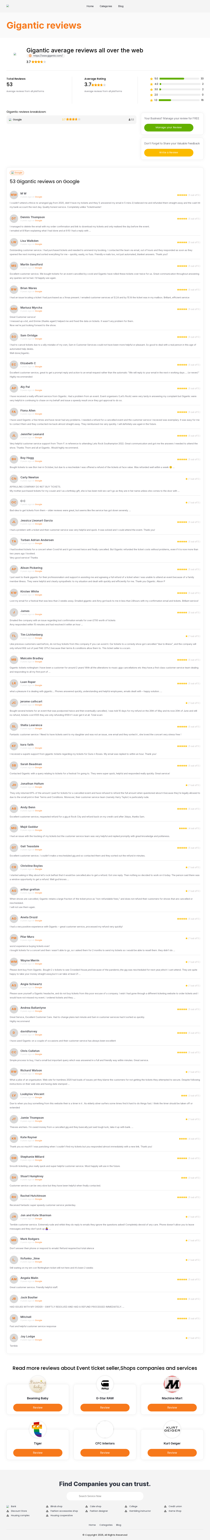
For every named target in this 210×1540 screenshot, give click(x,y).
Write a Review (168, 152)
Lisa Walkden (29, 240)
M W (23, 193)
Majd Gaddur (29, 826)
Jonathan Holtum (32, 783)
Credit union (175, 1506)
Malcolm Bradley (31, 658)
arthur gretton (30, 889)
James (25, 611)
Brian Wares (28, 288)
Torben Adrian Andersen (37, 540)
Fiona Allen (28, 410)
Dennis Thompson (32, 217)
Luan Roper (28, 682)
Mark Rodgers (29, 1238)
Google (18, 172)
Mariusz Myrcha (31, 307)
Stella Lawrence (31, 725)
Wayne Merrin (29, 960)
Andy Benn (27, 807)
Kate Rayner (28, 1137)
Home (90, 6)
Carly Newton (29, 477)
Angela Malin (29, 1277)
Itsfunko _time (30, 1258)
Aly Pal (25, 386)
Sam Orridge (29, 335)
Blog (120, 6)
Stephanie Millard (32, 1156)
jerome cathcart (31, 701)
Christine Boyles (31, 865)
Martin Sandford (31, 264)
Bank (13, 1506)
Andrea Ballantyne (33, 1007)
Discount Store (19, 1511)
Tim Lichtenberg (31, 634)
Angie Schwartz (31, 984)
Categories (106, 6)
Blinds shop (56, 1506)
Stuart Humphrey (32, 1176)
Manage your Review (169, 127)
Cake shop (95, 1506)
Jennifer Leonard (32, 434)
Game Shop (175, 1511)
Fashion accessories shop (64, 1511)
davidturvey (28, 1031)
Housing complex (20, 1515)
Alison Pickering (31, 567)
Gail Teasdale (29, 846)
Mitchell (25, 1317)
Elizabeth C (28, 363)
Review (38, 1407)
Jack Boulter (29, 1297)
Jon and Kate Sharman (35, 1215)
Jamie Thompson (32, 1117)
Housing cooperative (62, 1515)
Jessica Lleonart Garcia (36, 520)
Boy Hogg (27, 457)
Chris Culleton (30, 1050)
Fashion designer (99, 1511)
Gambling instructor (140, 1511)
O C (22, 501)
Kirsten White (29, 591)
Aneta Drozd (29, 917)
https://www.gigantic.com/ (48, 55)
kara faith (27, 744)
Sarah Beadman (31, 764)
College (133, 1506)
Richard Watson (31, 1070)
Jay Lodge (27, 1336)
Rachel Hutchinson (33, 1195)
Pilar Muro (27, 936)
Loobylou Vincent (32, 1094)
